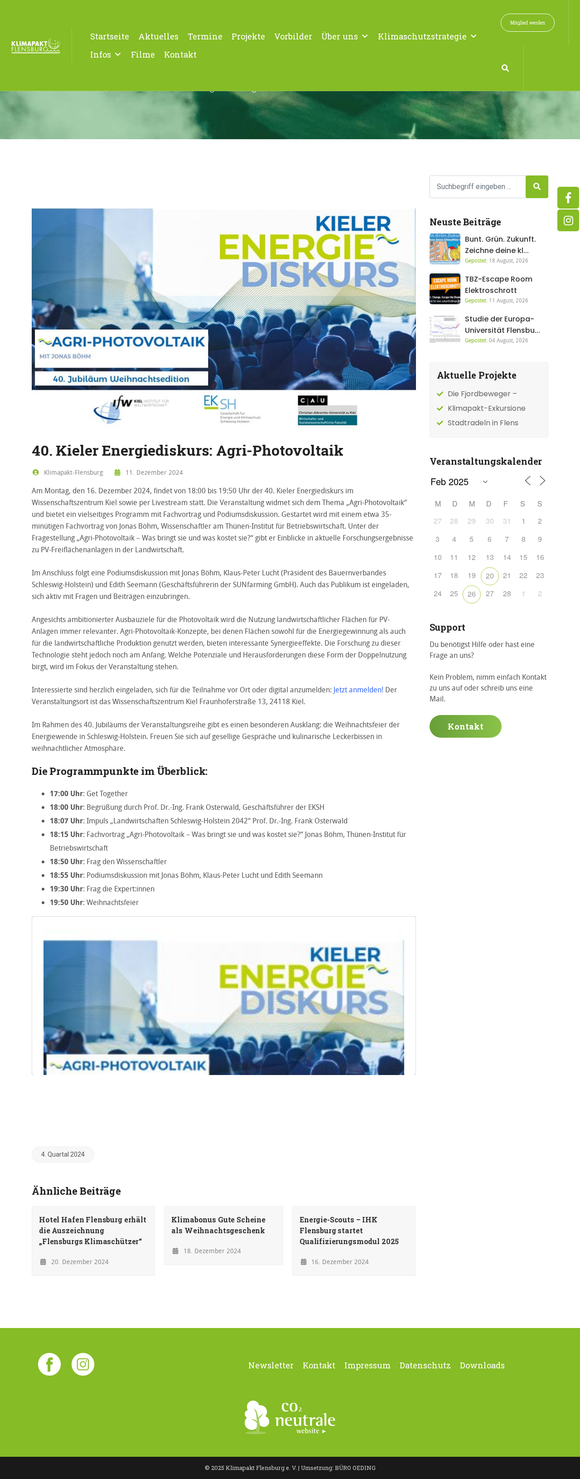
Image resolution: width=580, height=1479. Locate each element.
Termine (205, 36)
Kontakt (180, 54)
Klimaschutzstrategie (422, 36)
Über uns (339, 36)
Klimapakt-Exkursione (487, 408)
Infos (100, 54)
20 (490, 575)
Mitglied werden (527, 22)
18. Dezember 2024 (211, 1250)
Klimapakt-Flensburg (72, 472)
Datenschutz (425, 1365)
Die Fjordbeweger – (482, 394)
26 (472, 594)
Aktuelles (158, 36)
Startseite (109, 36)
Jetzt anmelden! (359, 690)
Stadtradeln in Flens (483, 423)
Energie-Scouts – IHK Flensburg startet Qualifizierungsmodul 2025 (349, 1230)
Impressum (367, 1365)
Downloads (482, 1365)
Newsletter (271, 1365)
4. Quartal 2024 (63, 1154)
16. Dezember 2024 (339, 1261)
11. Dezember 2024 (153, 472)
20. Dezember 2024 (79, 1261)
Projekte (248, 36)
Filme (143, 54)
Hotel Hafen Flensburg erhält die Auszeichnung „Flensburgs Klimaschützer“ (92, 1230)
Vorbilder (293, 36)
